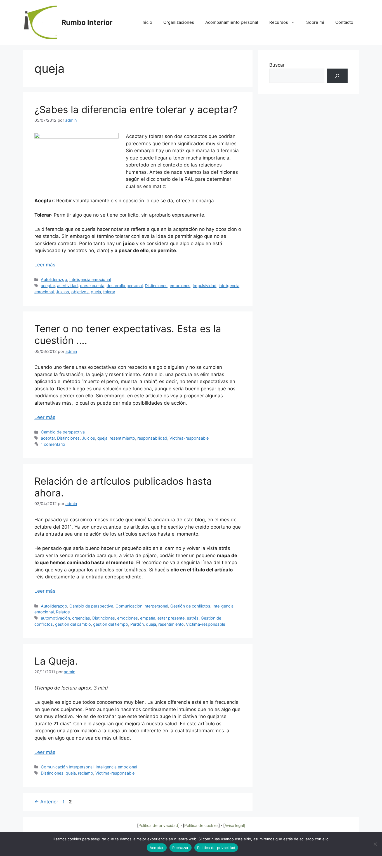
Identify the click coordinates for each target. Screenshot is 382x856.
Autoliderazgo (54, 279)
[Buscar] (337, 76)
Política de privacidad (158, 825)
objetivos (80, 291)
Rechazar (180, 847)
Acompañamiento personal (231, 22)
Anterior (46, 802)
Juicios (62, 291)
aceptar (48, 285)
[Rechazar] (375, 844)
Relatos (63, 611)
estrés (193, 618)
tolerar (109, 291)
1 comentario (53, 444)
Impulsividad (204, 285)
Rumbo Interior (87, 22)
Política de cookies (201, 825)
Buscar (277, 65)
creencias (81, 618)
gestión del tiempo (110, 624)
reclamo (85, 773)
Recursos (278, 22)
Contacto (344, 22)
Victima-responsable (189, 438)
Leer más (44, 265)
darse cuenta (92, 285)
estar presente (171, 618)
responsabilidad (152, 438)
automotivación (55, 618)
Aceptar (157, 847)
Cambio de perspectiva (63, 432)
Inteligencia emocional (90, 279)
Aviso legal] (235, 825)
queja (96, 291)
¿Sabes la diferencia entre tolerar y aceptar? (136, 109)
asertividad (67, 285)
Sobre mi (315, 22)
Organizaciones (178, 22)
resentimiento (122, 438)
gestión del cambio (73, 624)
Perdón (137, 624)
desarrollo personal (125, 285)
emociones (180, 285)
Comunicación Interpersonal (141, 606)
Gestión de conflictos (190, 606)
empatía (147, 618)
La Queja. (56, 661)
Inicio (147, 22)
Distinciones (156, 285)
